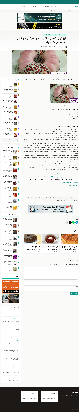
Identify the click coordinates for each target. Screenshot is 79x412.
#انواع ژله (70, 197)
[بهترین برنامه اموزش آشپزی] (10, 286)
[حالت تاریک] (2, 1)
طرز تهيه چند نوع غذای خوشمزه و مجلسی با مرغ (9, 129)
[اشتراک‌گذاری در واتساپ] (73, 222)
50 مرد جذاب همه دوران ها (14, 344)
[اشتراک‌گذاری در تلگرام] (76, 222)
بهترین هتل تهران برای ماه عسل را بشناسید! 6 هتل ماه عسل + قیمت (11, 373)
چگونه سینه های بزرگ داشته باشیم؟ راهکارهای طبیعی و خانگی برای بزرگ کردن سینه (7, 176)
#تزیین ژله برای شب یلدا (57, 197)
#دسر (50, 197)
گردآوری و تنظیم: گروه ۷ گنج (70, 183)
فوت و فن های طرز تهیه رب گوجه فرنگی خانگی (8, 112)
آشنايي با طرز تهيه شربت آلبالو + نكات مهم (8, 117)
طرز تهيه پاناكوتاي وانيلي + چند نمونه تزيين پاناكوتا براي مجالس (8, 134)
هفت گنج (75, 392)
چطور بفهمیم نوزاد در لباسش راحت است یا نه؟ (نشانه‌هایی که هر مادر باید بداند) (7, 237)
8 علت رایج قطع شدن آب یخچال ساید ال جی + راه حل (7, 243)
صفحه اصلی (57, 6)
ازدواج (30, 6)
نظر (77, 266)
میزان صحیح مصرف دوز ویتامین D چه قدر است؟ (7, 207)
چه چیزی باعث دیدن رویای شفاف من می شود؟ (10, 321)
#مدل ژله (44, 200)
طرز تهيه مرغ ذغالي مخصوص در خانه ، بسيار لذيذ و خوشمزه (8, 123)
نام (77, 281)
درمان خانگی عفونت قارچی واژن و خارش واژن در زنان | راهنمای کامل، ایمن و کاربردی (7, 151)
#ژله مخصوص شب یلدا (58, 200)
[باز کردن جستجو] (2, 6)
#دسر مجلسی (44, 197)
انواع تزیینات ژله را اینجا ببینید (50, 174)
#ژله (28, 197)
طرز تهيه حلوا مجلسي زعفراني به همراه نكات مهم (8, 106)
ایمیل (76, 286)
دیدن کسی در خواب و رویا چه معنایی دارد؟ (11, 380)
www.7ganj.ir (73, 185)
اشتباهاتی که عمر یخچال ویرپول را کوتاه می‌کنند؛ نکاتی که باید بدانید (7, 250)
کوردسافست (45, 397)
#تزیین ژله (65, 197)
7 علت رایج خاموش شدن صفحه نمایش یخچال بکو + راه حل (7, 219)
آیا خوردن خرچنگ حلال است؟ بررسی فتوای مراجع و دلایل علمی (11, 351)
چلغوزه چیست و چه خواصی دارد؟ (13, 315)
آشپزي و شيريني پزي (49, 6)
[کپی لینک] (67, 222)
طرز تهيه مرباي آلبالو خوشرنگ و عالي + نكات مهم (8, 101)
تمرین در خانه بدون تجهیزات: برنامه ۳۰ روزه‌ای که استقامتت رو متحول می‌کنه (11, 336)
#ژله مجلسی (66, 200)
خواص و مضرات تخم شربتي (8, 200)
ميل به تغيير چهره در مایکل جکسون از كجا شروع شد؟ (11, 328)
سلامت (41, 6)
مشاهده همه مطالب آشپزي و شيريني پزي (12, 139)
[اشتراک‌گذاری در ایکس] (70, 222)
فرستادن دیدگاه (74, 293)
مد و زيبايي (24, 6)
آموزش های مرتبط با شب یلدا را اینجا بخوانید (51, 177)
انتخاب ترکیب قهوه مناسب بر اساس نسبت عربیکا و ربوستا (8, 225)
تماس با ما (18, 6)
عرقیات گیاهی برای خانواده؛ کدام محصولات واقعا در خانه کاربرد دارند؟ (7, 268)
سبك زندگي (35, 6)
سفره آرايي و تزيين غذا (47, 34)
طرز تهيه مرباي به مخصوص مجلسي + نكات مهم (8, 95)
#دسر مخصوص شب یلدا (35, 197)
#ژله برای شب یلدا (74, 200)
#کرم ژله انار (50, 200)
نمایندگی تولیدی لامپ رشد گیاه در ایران (8, 256)
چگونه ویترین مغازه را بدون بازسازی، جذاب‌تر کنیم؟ (8, 231)
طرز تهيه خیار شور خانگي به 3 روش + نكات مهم (8, 84)
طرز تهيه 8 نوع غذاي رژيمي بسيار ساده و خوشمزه (8, 90)
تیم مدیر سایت (61, 47)
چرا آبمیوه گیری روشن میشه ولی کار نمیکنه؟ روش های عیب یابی (8, 262)
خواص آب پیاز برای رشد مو (14, 366)
